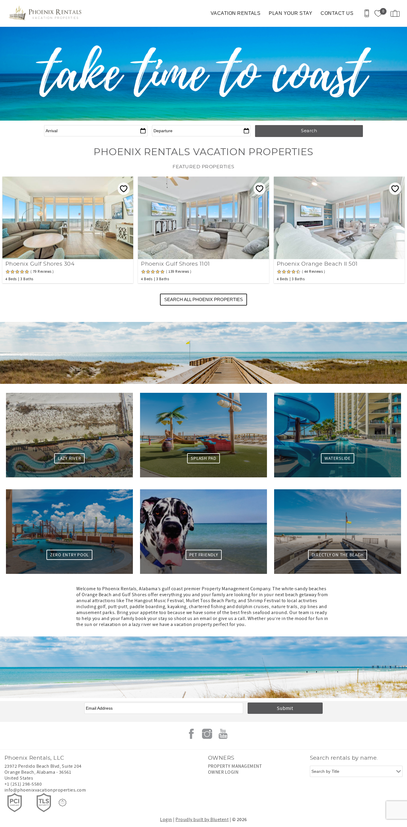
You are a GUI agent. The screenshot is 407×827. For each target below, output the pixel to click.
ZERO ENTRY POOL (69, 555)
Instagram (207, 734)
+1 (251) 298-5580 (23, 784)
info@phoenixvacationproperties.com (45, 790)
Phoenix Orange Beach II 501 (317, 264)
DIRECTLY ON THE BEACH (338, 555)
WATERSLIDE (337, 458)
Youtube (223, 734)
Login (166, 820)
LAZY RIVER (69, 458)
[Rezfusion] (62, 802)
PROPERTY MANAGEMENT (235, 766)
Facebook (191, 734)
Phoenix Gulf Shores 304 (39, 264)
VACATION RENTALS (236, 13)
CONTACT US (337, 13)
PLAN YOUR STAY (290, 13)
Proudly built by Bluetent (202, 820)
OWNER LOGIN (223, 772)
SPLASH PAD (203, 458)
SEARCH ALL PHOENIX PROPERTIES (203, 299)
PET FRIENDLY (203, 555)
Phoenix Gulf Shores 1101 (175, 264)
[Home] (45, 13)
